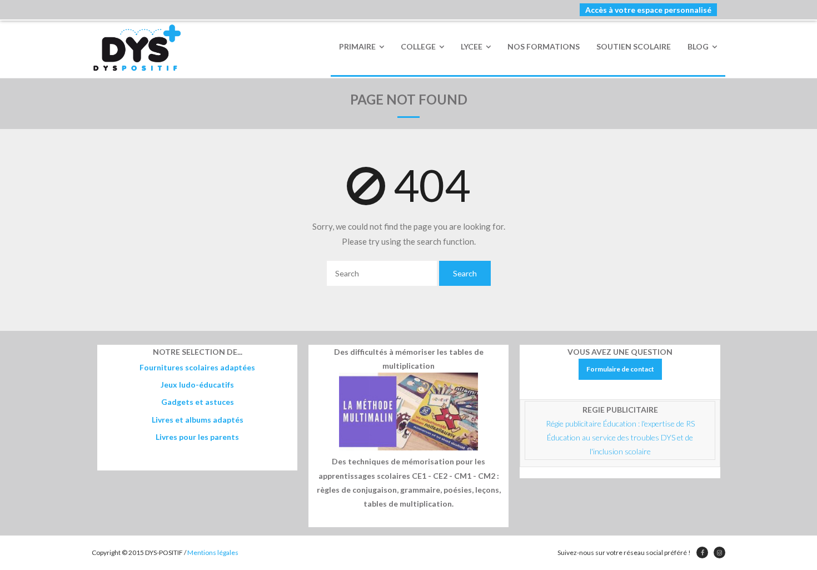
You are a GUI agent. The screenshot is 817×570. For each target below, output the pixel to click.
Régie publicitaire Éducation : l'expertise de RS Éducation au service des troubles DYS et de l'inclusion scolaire (621, 437)
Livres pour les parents (197, 437)
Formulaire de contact (620, 369)
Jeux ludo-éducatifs (197, 384)
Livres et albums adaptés (197, 419)
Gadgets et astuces (197, 402)
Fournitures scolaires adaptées (197, 367)
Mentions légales (212, 552)
